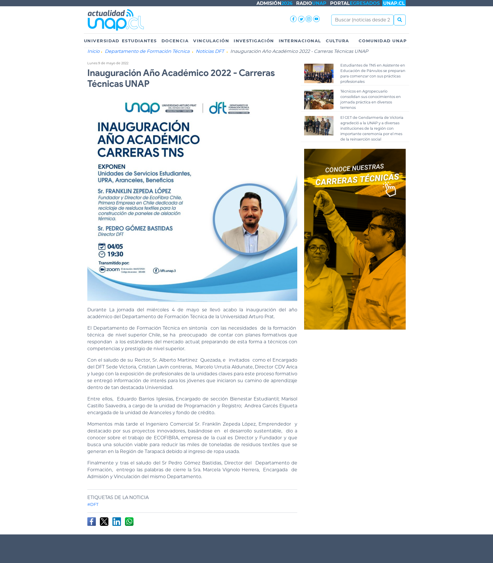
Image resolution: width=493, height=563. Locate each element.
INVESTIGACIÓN (254, 40)
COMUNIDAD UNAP (383, 40)
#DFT (92, 504)
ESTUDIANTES (139, 40)
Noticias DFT (210, 51)
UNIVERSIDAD (102, 40)
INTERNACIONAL (300, 40)
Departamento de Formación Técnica (147, 51)
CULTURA (337, 40)
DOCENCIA (175, 40)
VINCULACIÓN (211, 40)
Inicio (93, 51)
